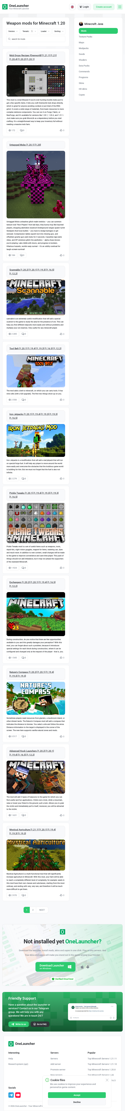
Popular (92, 1052)
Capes (82, 95)
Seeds (82, 54)
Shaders (83, 60)
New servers (56, 1075)
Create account (104, 7)
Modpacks (84, 48)
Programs (83, 77)
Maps (81, 42)
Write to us (21, 1024)
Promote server (57, 1069)
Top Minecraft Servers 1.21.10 (102, 1064)
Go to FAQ (41, 1024)
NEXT (42, 910)
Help (10, 1058)
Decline (77, 1102)
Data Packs (84, 65)
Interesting (14, 1052)
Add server (55, 1064)
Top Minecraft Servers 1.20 (101, 1075)
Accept (77, 1095)
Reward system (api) (18, 1064)
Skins (81, 83)
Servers (54, 1052)
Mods (83, 31)
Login (86, 6)
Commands (84, 71)
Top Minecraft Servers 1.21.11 (102, 1058)
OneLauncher (25, 1044)
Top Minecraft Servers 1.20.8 (102, 1069)
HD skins (83, 89)
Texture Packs (85, 36)
